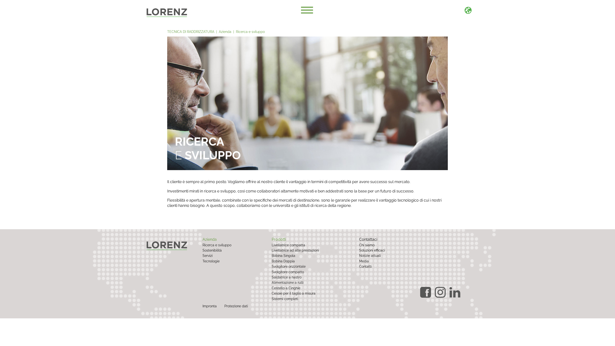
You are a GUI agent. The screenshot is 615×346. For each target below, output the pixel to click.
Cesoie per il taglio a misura (293, 293)
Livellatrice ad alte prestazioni (295, 250)
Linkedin (454, 292)
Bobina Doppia (283, 261)
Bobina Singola (283, 255)
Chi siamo (367, 245)
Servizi (208, 255)
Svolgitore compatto (288, 272)
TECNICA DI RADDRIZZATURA (190, 32)
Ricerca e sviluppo (250, 32)
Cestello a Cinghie (286, 288)
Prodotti (279, 239)
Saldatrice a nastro (286, 277)
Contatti (365, 266)
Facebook (425, 292)
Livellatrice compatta (288, 245)
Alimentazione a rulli (287, 282)
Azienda (225, 32)
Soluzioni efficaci (372, 250)
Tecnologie (211, 261)
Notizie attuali (370, 255)
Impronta (210, 306)
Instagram (440, 292)
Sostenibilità (212, 250)
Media (364, 261)
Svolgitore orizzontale (289, 266)
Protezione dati (236, 306)
